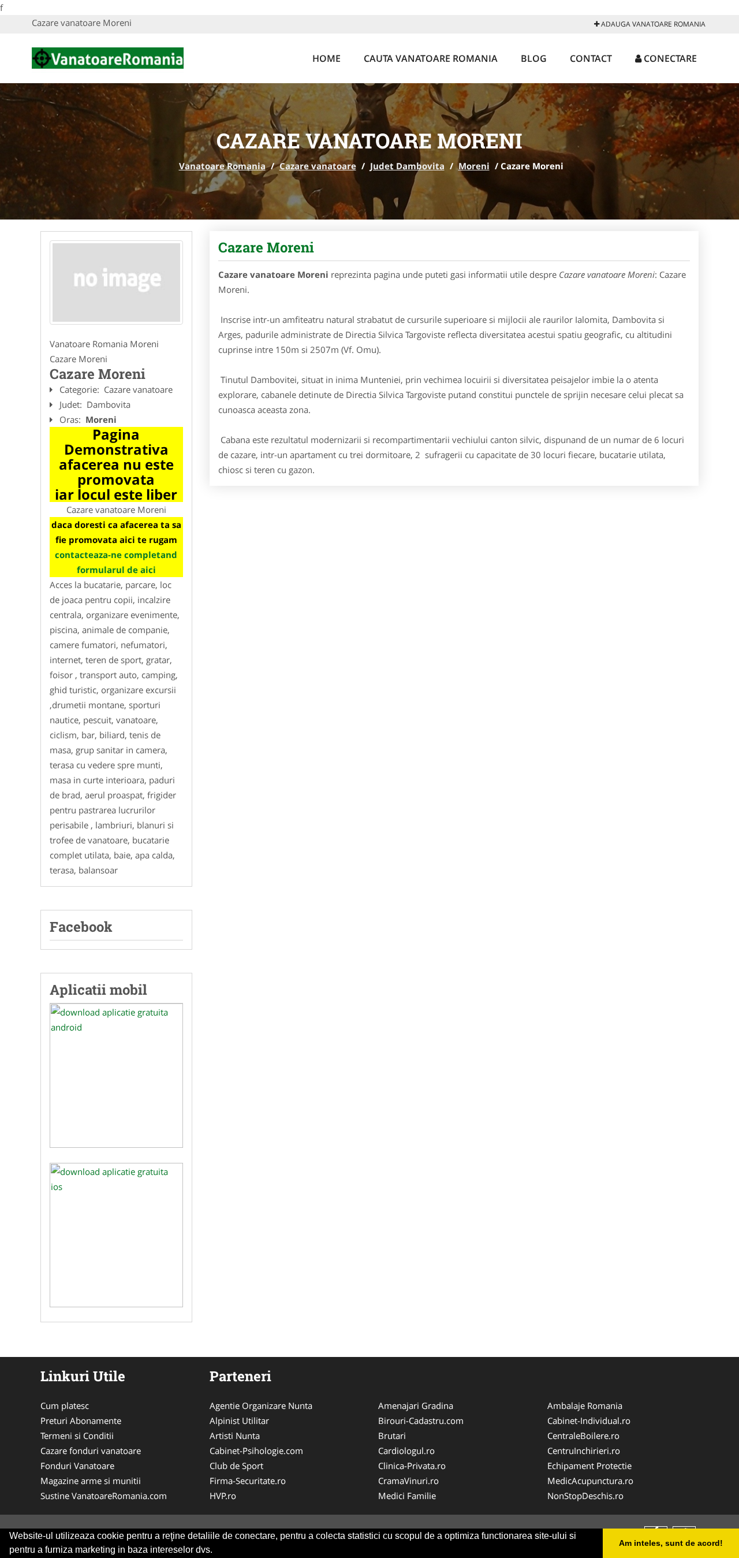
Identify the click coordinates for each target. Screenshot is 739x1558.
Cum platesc (64, 1405)
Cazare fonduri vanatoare (90, 1450)
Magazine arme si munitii (90, 1480)
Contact (591, 58)
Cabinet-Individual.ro (588, 1420)
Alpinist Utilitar (239, 1420)
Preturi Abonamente (80, 1420)
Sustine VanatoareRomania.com (103, 1495)
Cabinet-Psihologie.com (256, 1450)
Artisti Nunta (235, 1435)
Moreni (474, 166)
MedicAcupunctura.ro (590, 1480)
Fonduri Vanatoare (77, 1465)
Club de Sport (236, 1465)
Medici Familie (407, 1495)
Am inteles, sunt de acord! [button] (671, 1543)
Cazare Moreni (266, 247)
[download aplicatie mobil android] (116, 1075)
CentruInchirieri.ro (583, 1450)
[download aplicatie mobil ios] (116, 1235)
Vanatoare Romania (222, 166)
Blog (534, 58)
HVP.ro (223, 1495)
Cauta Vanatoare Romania (431, 58)
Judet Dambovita (407, 166)
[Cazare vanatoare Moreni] (116, 282)
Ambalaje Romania (584, 1405)
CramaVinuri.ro (408, 1480)
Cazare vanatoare (317, 166)
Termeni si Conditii (77, 1435)
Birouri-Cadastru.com (421, 1420)
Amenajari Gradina (415, 1405)
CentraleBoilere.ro (583, 1435)
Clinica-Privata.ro (412, 1465)
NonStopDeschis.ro (585, 1495)
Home (326, 58)
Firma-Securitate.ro (248, 1480)
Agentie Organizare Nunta (261, 1405)
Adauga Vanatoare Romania (652, 24)
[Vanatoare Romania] (108, 56)
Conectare (669, 58)
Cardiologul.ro (406, 1450)
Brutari (392, 1435)
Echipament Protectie (589, 1465)
